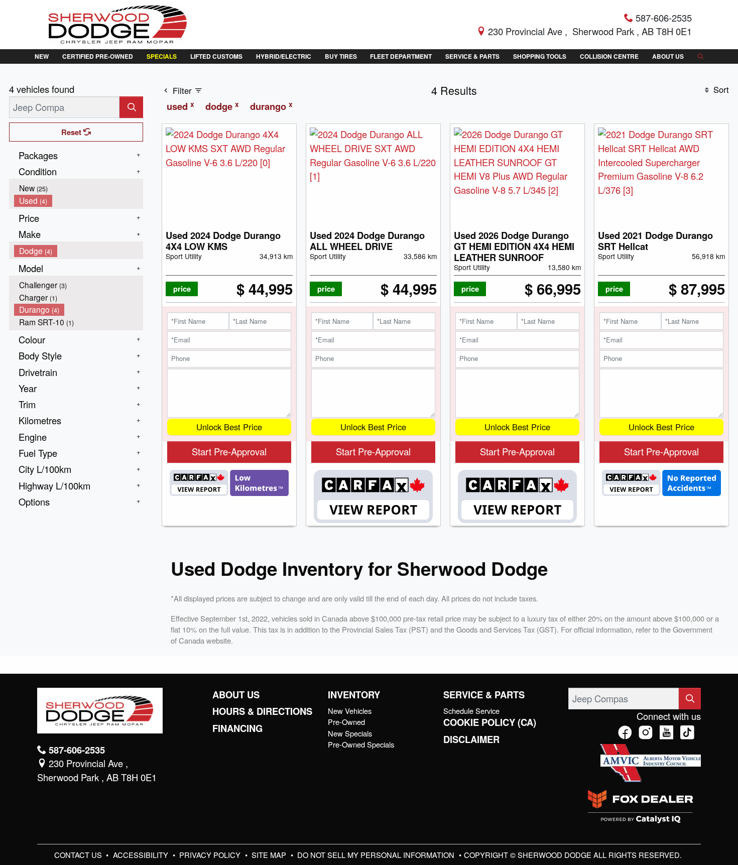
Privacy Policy (210, 854)
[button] (41, 56)
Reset (72, 132)
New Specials (350, 733)
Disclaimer (471, 739)
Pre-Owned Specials (361, 744)
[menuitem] (79, 188)
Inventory (354, 695)
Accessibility (141, 854)
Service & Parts (484, 695)
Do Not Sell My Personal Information (376, 854)
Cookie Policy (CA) (489, 722)
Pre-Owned (346, 721)
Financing (237, 728)
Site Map (270, 854)
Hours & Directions (262, 711)
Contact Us (79, 854)
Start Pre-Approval (229, 451)
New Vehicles (350, 710)
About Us (236, 695)
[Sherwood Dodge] (117, 23)
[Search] (131, 107)
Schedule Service (471, 710)
